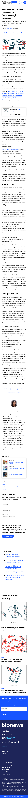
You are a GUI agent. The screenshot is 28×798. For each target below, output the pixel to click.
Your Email (5, 508)
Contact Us (5, 756)
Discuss (8, 32)
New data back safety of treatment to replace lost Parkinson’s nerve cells (12, 556)
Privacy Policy (5, 769)
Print (22, 32)
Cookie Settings (6, 774)
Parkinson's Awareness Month (10, 487)
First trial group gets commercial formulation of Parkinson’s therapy (13, 566)
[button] (20, 2)
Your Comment (6, 514)
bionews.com (10, 736)
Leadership (5, 751)
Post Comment (7, 536)
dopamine (4, 484)
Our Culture (5, 749)
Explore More (5, 760)
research (4, 489)
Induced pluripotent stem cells (10, 149)
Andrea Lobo (9, 28)
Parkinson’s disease (17, 58)
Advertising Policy (7, 762)
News (19, 109)
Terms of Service (6, 772)
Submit (4, 714)
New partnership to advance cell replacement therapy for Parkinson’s (14, 577)
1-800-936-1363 (10, 738)
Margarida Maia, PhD (16, 111)
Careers (4, 753)
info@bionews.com (10, 737)
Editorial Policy (6, 767)
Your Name (5, 502)
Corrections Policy (7, 765)
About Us (4, 746)
